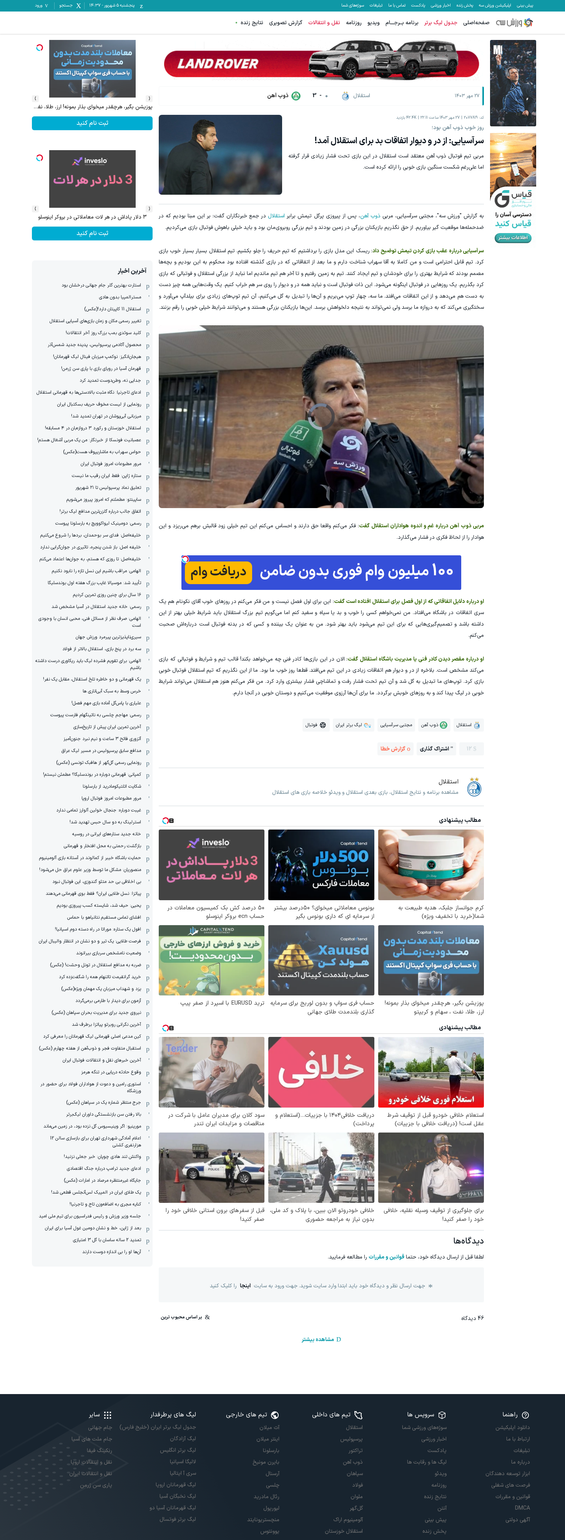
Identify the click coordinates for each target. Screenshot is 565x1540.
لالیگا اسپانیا (183, 1462)
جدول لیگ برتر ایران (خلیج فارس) (158, 1427)
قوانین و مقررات (386, 1257)
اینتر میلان (267, 1439)
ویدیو (373, 23)
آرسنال (272, 1474)
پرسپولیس (351, 1439)
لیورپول (271, 1508)
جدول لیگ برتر (440, 23)
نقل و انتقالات (324, 23)
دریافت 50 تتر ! (92, 123)
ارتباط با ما (518, 1439)
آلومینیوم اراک (348, 1520)
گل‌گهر (356, 1508)
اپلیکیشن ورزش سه (495, 6)
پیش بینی (525, 6)
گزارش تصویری (285, 23)
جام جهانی (100, 1428)
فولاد (357, 1485)
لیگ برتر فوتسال (178, 1519)
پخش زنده (465, 6)
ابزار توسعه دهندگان (507, 1474)
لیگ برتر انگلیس (178, 1450)
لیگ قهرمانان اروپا (176, 1485)
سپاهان (355, 1474)
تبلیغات (376, 6)
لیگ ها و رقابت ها (426, 1462)
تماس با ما (396, 6)
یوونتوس (269, 1531)
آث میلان (269, 1428)
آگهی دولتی (517, 1520)
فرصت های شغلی (510, 1485)
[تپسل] (185, 559)
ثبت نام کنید (92, 233)
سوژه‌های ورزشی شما (424, 1428)
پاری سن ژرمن (96, 1485)
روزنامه (354, 23)
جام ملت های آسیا (91, 1439)
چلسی (272, 1485)
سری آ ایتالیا (183, 1473)
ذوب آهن (370, 216)
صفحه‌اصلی (476, 23)
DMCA (522, 1508)
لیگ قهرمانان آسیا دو (173, 1508)
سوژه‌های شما (352, 6)
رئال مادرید (266, 1497)
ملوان (357, 1497)
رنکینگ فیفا (99, 1451)
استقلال (276, 216)
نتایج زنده (252, 23)
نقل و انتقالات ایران (90, 1474)
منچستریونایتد (263, 1520)
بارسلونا (271, 1451)
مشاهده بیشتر (318, 1340)
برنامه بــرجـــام (402, 23)
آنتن (441, 1508)
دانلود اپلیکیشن (512, 1428)
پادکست (418, 6)
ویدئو (440, 1474)
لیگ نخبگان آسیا (178, 1496)
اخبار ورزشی (441, 6)
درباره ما (520, 1462)
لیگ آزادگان (183, 1439)
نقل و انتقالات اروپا (91, 1462)
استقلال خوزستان (344, 1531)
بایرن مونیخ (266, 1462)
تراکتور (356, 1451)
